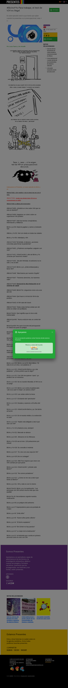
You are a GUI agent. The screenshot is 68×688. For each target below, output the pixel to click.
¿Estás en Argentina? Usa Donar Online (34, 351)
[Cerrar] (52, 332)
